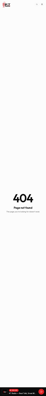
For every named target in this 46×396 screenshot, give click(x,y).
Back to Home (23, 218)
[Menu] (42, 4)
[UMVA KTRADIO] (41, 392)
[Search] (37, 4)
